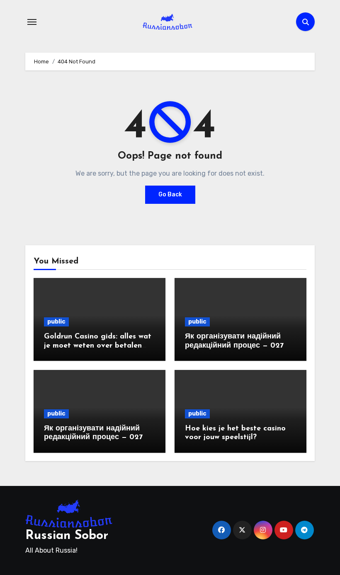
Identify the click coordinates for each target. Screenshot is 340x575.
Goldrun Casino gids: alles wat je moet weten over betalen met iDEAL (97, 345)
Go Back (170, 194)
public (56, 321)
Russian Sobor (66, 535)
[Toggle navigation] (32, 22)
